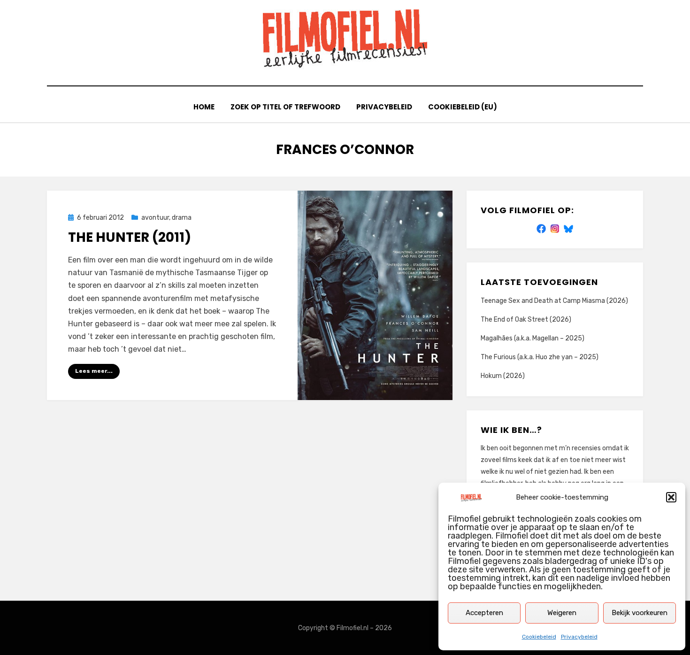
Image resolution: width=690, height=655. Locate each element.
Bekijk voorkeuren (639, 613)
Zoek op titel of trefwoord (285, 107)
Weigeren (561, 613)
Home (204, 107)
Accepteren (484, 613)
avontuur (155, 218)
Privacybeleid (579, 636)
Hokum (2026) (503, 376)
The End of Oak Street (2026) (526, 320)
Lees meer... (94, 371)
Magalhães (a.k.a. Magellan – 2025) (532, 338)
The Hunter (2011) (129, 237)
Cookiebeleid (539, 636)
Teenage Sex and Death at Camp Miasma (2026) (554, 301)
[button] (671, 497)
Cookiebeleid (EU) (462, 107)
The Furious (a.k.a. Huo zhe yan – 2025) (539, 357)
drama (182, 218)
